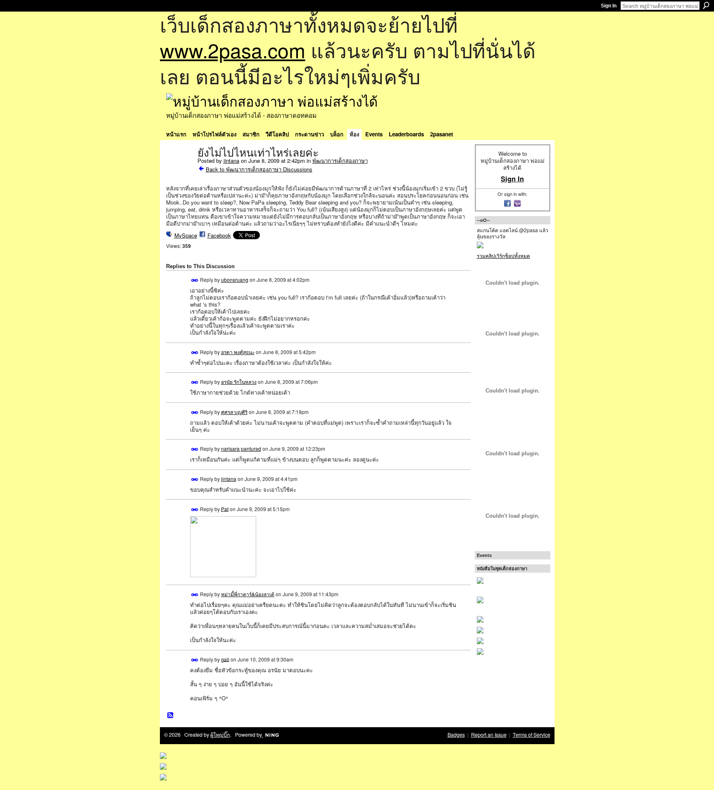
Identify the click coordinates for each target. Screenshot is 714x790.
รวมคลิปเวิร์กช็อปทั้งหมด (503, 255)
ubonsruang (234, 279)
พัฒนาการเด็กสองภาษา (340, 160)
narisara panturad (241, 448)
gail (225, 658)
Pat (224, 508)
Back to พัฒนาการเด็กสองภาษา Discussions (259, 169)
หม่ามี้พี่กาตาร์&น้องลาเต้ (247, 593)
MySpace (185, 235)
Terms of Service (531, 734)
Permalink (195, 280)
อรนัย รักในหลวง (239, 381)
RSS (170, 715)
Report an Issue (489, 734)
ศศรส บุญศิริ (234, 411)
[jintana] (179, 170)
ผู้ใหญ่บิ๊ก (220, 734)
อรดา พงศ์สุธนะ (238, 351)
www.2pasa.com (232, 50)
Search (706, 5)
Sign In (608, 6)
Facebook (219, 235)
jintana (231, 160)
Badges (456, 734)
